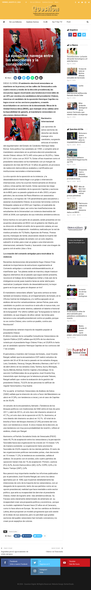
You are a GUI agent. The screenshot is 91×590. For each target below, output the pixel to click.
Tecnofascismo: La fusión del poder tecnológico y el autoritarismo (77, 59)
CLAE (45, 22)
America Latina (13, 531)
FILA (68, 22)
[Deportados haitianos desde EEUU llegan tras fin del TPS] (72, 152)
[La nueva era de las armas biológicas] (72, 292)
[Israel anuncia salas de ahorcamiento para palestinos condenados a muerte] (72, 306)
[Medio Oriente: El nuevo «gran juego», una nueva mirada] (72, 328)
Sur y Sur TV (57, 22)
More (56, 2)
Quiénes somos (47, 2)
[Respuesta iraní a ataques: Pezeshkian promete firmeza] (72, 172)
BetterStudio (69, 584)
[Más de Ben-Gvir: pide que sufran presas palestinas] (72, 189)
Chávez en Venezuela (54, 552)
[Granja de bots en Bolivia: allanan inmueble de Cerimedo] (72, 71)
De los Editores (35, 2)
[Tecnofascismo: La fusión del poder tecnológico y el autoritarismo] (72, 52)
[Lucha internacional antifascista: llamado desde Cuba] (72, 88)
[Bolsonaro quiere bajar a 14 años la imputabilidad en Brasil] (72, 136)
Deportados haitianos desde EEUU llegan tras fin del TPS (77, 160)
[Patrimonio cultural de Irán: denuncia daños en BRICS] (72, 206)
